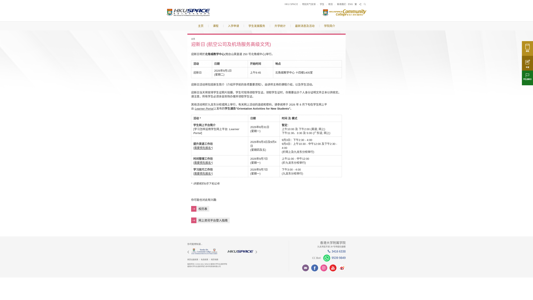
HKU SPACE (291, 4)
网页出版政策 (192, 259)
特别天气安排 (309, 4)
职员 (330, 4)
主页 (193, 39)
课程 (527, 51)
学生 (322, 4)
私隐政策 (204, 259)
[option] (205, 251)
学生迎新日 (527, 79)
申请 (527, 67)
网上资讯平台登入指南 (213, 220)
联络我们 (341, 4)
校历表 (202, 208)
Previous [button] (188, 252)
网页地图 (214, 259)
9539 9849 (339, 257)
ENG (350, 4)
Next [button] (256, 252)
